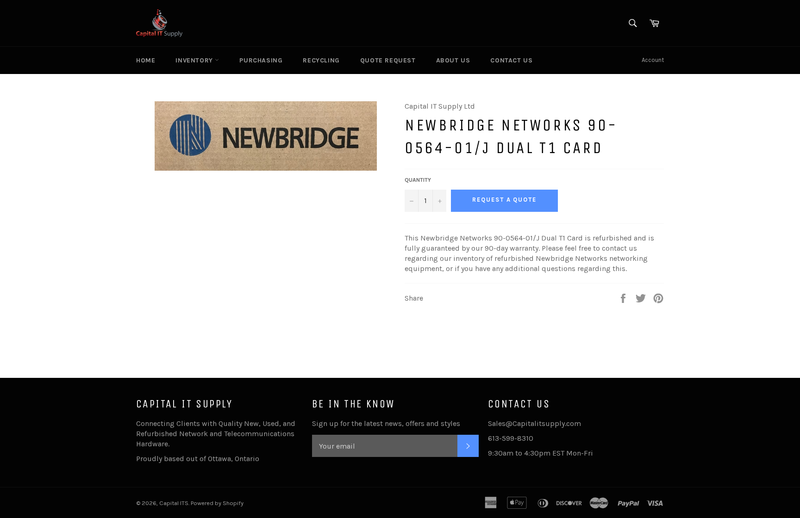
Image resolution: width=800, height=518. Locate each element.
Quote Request (388, 60)
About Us (453, 60)
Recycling (321, 60)
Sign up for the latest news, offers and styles (386, 423)
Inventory (195, 60)
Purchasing (260, 60)
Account (653, 59)
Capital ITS (173, 503)
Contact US (511, 60)
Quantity (418, 180)
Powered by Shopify (217, 503)
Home (145, 60)
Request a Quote (504, 199)
